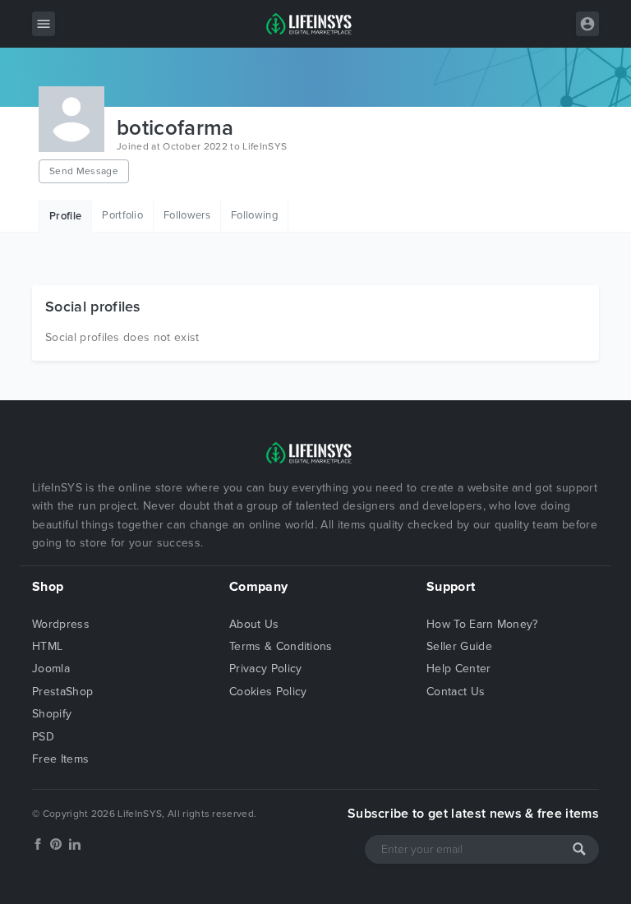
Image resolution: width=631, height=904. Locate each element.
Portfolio (122, 215)
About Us (254, 624)
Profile (65, 216)
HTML (47, 646)
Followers (187, 215)
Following (254, 215)
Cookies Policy (267, 692)
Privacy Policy (265, 669)
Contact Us (455, 692)
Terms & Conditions (281, 646)
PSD (43, 737)
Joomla (51, 669)
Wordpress (61, 624)
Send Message (83, 171)
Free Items (60, 759)
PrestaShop (62, 692)
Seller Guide (459, 646)
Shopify (51, 714)
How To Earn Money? (482, 624)
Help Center (458, 669)
